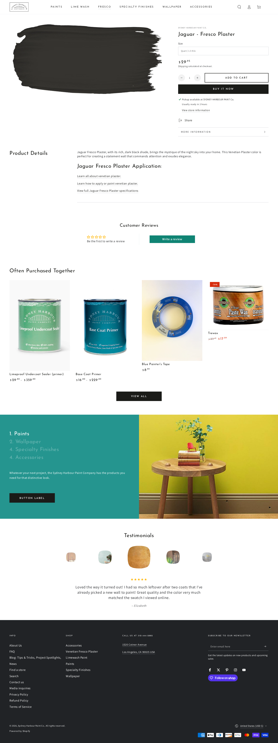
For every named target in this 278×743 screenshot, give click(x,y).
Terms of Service (20, 707)
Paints (70, 664)
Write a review (172, 239)
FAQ (12, 651)
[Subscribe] (266, 646)
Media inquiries (20, 688)
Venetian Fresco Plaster (82, 651)
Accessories (74, 645)
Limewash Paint (76, 658)
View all (139, 396)
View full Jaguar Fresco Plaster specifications (108, 191)
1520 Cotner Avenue (134, 644)
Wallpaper (73, 676)
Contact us (16, 682)
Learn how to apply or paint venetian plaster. (107, 183)
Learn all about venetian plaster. (99, 176)
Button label (32, 498)
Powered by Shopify (19, 731)
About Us (15, 645)
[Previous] (62, 557)
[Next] (215, 557)
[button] (239, 7)
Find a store (17, 670)
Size (180, 43)
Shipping (183, 66)
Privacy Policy (18, 694)
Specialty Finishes (78, 670)
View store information (196, 110)
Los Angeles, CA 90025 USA (138, 652)
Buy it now (223, 89)
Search (14, 676)
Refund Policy (18, 701)
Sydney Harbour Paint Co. (192, 27)
